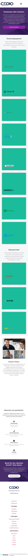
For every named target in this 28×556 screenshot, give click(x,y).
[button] (21, 4)
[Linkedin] (13, 497)
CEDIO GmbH (4, 4)
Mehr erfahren (9, 68)
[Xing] (15, 497)
